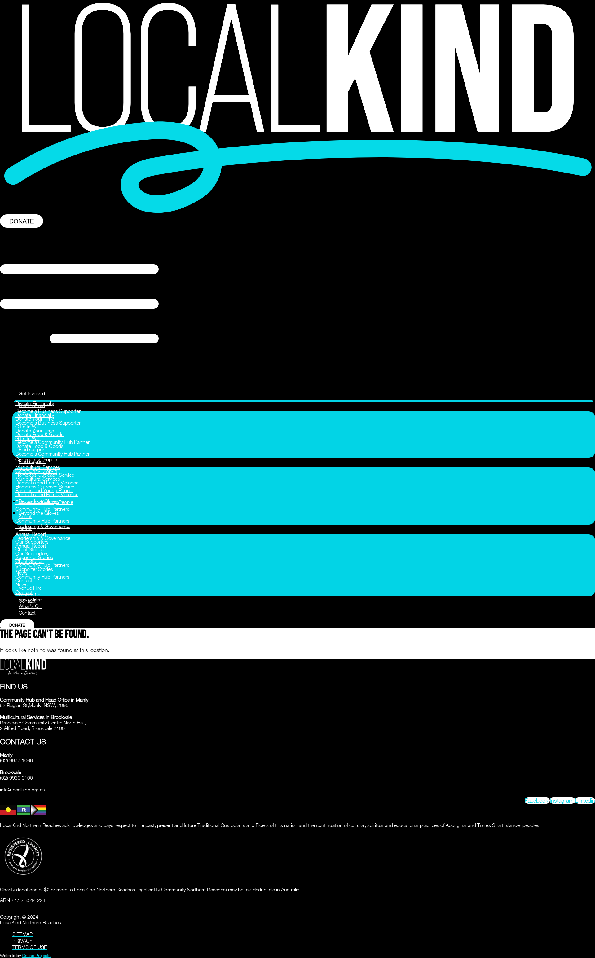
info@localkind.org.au (22, 789)
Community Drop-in (36, 471)
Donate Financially (34, 415)
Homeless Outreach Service (44, 486)
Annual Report (30, 534)
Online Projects (36, 955)
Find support (32, 461)
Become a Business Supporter (48, 411)
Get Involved (32, 393)
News (21, 584)
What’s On (30, 606)
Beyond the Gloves (39, 513)
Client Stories (29, 561)
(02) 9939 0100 (16, 778)
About (25, 528)
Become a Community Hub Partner (52, 442)
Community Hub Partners (42, 509)
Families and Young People (44, 502)
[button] (297, 304)
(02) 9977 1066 (16, 760)
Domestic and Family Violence (46, 494)
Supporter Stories (34, 569)
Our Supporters (32, 553)
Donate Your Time (34, 430)
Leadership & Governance (42, 526)
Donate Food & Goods (39, 446)
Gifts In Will (27, 438)
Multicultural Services (37, 467)
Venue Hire (30, 588)
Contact (24, 592)
